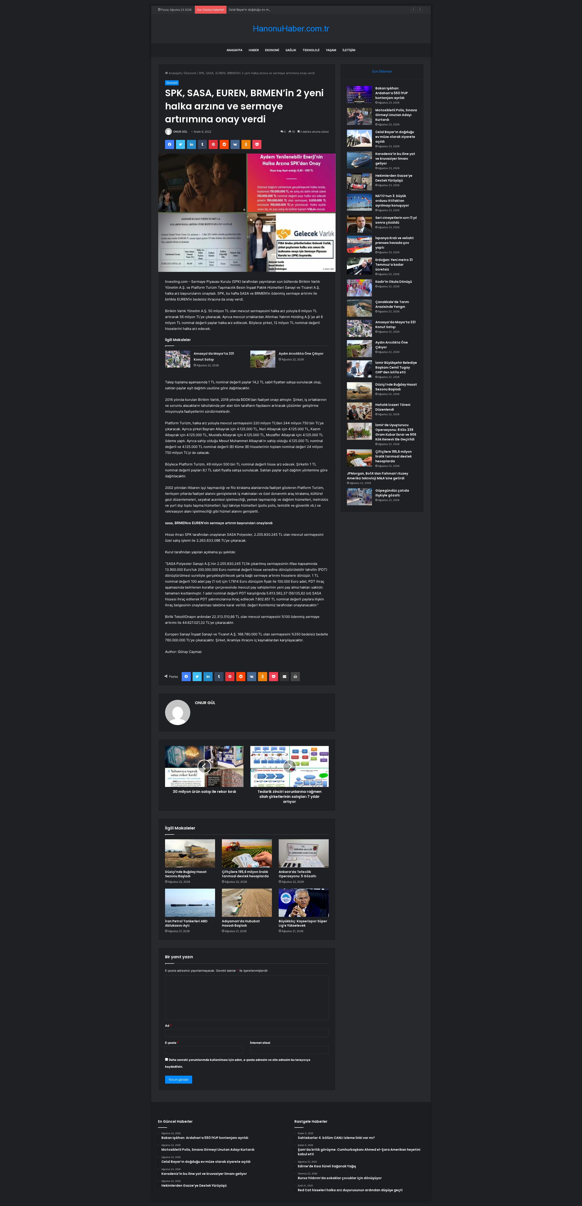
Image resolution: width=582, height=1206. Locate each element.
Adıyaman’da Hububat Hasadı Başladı (241, 923)
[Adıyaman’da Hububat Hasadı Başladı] (247, 903)
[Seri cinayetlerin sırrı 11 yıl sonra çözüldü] (359, 224)
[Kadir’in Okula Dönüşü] (359, 287)
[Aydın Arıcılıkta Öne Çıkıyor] (262, 359)
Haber (254, 50)
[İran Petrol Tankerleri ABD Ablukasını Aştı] (190, 903)
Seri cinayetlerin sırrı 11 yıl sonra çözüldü (396, 220)
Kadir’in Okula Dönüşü (393, 281)
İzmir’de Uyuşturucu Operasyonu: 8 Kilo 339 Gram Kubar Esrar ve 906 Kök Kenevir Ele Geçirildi (395, 432)
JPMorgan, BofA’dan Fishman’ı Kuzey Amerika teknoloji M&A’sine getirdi (377, 475)
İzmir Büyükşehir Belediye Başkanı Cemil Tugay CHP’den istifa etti (396, 367)
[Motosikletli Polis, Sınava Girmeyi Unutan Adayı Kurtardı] (359, 116)
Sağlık (291, 50)
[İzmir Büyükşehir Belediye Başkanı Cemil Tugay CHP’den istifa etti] (359, 368)
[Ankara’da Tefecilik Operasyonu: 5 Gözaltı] (304, 853)
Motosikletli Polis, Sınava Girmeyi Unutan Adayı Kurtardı (396, 115)
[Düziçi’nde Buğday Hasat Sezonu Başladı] (190, 853)
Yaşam (331, 50)
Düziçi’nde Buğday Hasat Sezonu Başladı (186, 874)
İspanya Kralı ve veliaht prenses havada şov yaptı (394, 243)
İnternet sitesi (260, 1042)
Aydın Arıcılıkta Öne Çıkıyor (301, 353)
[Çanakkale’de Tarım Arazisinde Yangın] (359, 308)
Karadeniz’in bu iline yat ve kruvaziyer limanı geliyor (395, 159)
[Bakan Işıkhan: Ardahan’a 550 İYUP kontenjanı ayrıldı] (359, 94)
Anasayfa (234, 50)
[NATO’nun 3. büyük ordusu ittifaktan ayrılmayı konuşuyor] (359, 202)
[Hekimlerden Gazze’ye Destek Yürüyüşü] (359, 181)
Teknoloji (311, 50)
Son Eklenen (382, 71)
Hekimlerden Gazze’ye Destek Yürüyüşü (393, 178)
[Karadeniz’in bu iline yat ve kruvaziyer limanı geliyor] (359, 160)
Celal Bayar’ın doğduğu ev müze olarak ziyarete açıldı (266, 9)
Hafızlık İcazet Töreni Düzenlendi (392, 407)
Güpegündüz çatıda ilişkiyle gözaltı (392, 493)
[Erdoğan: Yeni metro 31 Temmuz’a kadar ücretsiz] (359, 266)
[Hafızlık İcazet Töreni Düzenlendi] (359, 411)
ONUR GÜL (180, 131)
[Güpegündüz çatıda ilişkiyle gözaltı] (359, 496)
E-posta (172, 1042)
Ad (168, 1025)
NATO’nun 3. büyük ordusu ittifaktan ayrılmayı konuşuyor (392, 201)
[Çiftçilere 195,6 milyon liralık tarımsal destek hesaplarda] (247, 853)
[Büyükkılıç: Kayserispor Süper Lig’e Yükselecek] (304, 903)
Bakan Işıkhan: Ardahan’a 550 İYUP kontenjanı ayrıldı (391, 93)
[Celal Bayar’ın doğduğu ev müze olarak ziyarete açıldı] (359, 138)
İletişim (349, 50)
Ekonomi (272, 50)
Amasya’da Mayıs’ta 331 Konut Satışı (395, 324)
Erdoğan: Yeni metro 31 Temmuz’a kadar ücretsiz (394, 265)
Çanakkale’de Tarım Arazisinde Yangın (392, 304)
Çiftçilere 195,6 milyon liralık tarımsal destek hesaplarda (245, 874)
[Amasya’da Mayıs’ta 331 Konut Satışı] (177, 359)
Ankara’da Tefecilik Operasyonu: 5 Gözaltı (297, 874)
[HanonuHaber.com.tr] (291, 28)
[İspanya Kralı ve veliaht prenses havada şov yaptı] (359, 244)
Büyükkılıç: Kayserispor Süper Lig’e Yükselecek (303, 923)
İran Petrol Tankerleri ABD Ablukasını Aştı (186, 923)
